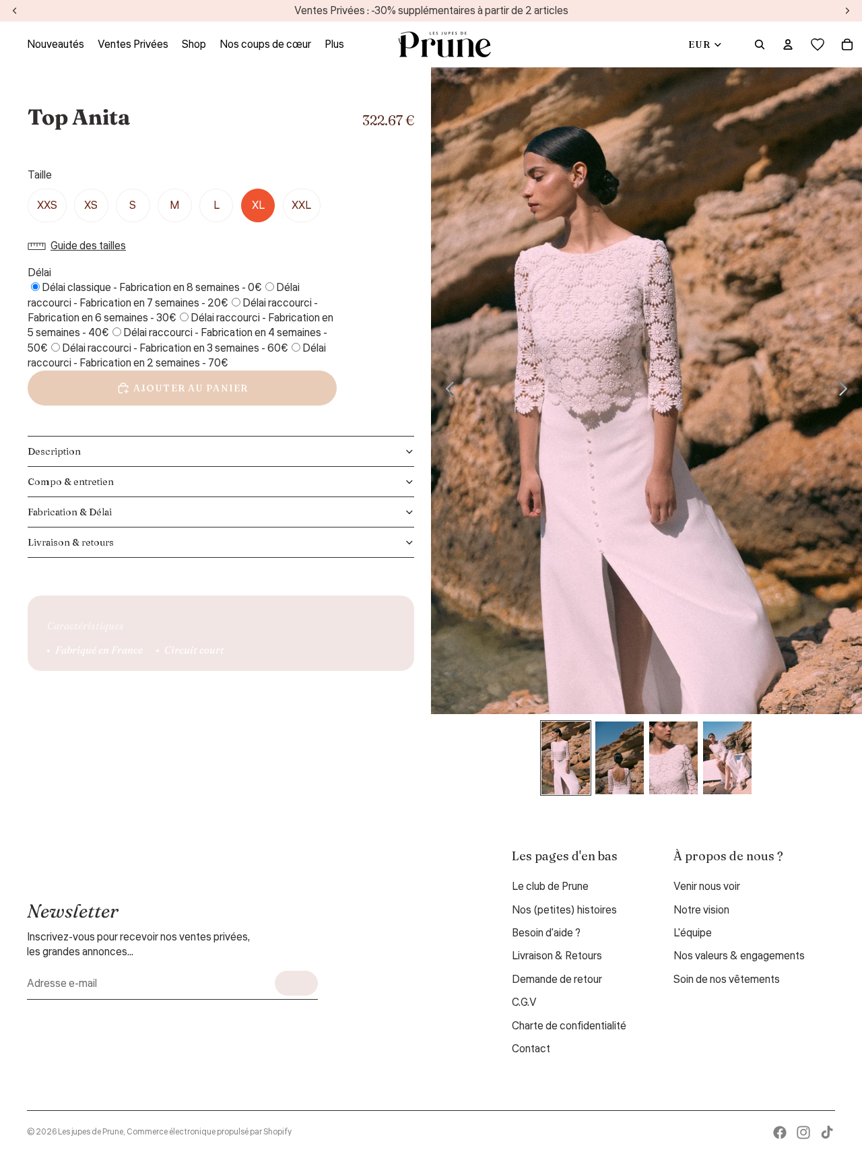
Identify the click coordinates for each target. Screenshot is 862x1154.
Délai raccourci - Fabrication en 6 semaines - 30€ (173, 310)
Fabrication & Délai (70, 512)
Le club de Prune (550, 886)
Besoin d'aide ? (546, 933)
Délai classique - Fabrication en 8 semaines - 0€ (152, 287)
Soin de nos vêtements (726, 979)
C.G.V (524, 1002)
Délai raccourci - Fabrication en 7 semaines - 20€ (164, 295)
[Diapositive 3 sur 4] (673, 758)
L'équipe (692, 933)
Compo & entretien (71, 482)
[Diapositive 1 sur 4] (565, 758)
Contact (531, 1048)
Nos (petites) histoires (564, 910)
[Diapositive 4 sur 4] (727, 758)
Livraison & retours (71, 542)
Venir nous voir (706, 886)
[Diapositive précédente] (446, 391)
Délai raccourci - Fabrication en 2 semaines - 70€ (177, 356)
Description (54, 451)
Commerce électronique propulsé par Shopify (209, 1132)
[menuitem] (334, 44)
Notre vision (701, 910)
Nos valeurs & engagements (739, 956)
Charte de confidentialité (569, 1026)
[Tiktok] (827, 1132)
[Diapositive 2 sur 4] (619, 758)
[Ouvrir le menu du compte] (788, 44)
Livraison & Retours (557, 956)
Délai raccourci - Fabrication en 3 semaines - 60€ (175, 348)
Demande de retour (557, 979)
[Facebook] (780, 1132)
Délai (39, 272)
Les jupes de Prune (90, 1132)
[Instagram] (803, 1132)
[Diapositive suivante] (847, 391)
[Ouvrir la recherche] (759, 44)
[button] (80, 245)
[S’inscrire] (296, 983)
